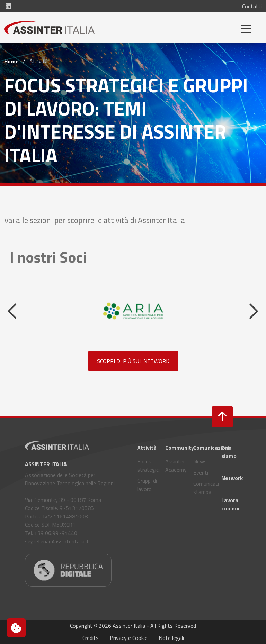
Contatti (252, 6)
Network (231, 478)
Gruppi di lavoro (147, 485)
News (200, 461)
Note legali (171, 638)
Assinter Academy (175, 465)
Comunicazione (203, 447)
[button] (222, 416)
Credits (90, 638)
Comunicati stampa (203, 487)
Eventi (200, 472)
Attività (147, 447)
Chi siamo (229, 451)
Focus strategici (147, 465)
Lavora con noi (230, 504)
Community (175, 447)
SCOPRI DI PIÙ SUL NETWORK (133, 361)
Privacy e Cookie (129, 638)
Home (11, 61)
